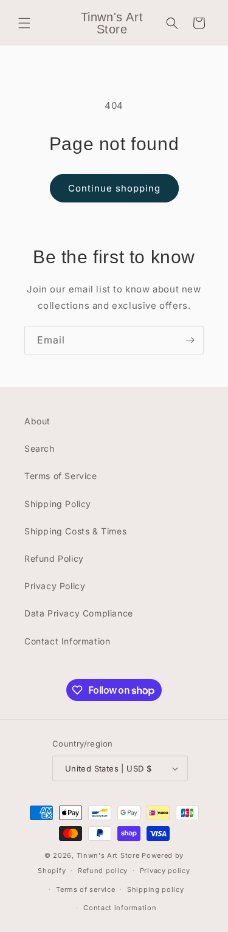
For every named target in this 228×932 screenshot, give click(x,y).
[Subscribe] (189, 340)
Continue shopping (114, 188)
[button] (24, 23)
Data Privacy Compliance (78, 613)
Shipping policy (155, 889)
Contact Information (67, 641)
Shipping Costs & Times (75, 531)
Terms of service (85, 889)
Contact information (119, 907)
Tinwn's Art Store (108, 855)
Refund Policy (54, 558)
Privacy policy (165, 870)
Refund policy (103, 870)
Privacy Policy (54, 586)
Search (39, 448)
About (37, 421)
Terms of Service (60, 476)
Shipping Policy (57, 504)
